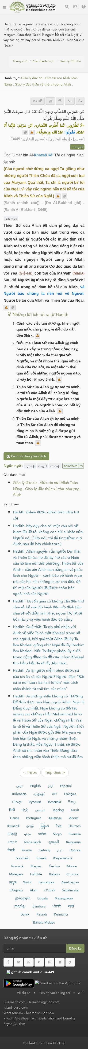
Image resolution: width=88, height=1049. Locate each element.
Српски (74, 850)
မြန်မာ (45, 826)
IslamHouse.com (16, 1007)
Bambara (39, 906)
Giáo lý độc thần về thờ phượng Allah (43, 84)
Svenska (75, 834)
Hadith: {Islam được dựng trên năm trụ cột (46, 515)
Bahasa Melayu (44, 922)
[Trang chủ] (4, 7)
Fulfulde (36, 874)
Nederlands (32, 842)
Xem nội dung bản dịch (28, 456)
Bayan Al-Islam (14, 1024)
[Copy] (25, 132)
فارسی (40, 810)
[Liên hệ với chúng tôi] (75, 7)
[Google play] (49, 962)
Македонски (64, 898)
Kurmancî (61, 914)
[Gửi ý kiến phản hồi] (32, 132)
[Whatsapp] (29, 962)
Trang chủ (20, 61)
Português (33, 818)
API (80, 993)
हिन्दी (12, 810)
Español (66, 786)
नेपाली (11, 850)
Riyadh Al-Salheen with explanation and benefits (39, 1018)
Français (70, 794)
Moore (72, 866)
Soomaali (22, 858)
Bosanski (54, 802)
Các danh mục (43, 61)
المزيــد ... (77, 147)
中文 (25, 810)
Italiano (54, 874)
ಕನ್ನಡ (12, 882)
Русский (35, 802)
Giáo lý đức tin (70, 61)
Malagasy (16, 874)
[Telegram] (39, 962)
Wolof (27, 882)
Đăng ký (75, 948)
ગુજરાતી (53, 842)
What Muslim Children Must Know (29, 1013)
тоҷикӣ (41, 858)
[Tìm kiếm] (67, 7)
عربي (19, 786)
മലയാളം (55, 818)
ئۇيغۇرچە (39, 794)
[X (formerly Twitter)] (18, 962)
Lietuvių (44, 850)
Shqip (57, 834)
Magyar (36, 866)
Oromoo (73, 874)
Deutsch (75, 826)
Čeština (54, 866)
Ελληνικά (16, 890)
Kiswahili (13, 826)
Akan (33, 890)
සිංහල (72, 802)
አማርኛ (12, 842)
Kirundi (41, 914)
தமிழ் (30, 826)
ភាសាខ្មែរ (19, 906)
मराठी (71, 906)
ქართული (22, 898)
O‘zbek (49, 890)
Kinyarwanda (62, 858)
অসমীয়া (42, 834)
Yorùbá (27, 850)
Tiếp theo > (55, 772)
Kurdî (75, 810)
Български (46, 882)
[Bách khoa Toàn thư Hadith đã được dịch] (32, 7)
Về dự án (24, 993)
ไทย (58, 826)
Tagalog (58, 810)
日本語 (12, 834)
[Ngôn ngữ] (84, 7)
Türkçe (17, 802)
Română (17, 866)
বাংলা (54, 794)
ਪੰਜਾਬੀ (57, 906)
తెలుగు (73, 818)
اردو (50, 786)
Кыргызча (73, 842)
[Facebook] (8, 962)
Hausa (14, 818)
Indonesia (19, 794)
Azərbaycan (70, 882)
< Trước (30, 772)
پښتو (27, 834)
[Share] (50, 101)
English (35, 786)
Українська (70, 890)
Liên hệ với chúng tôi (54, 993)
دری (59, 850)
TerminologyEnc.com (44, 1002)
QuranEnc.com (15, 1002)
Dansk (24, 914)
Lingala (42, 898)
